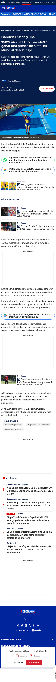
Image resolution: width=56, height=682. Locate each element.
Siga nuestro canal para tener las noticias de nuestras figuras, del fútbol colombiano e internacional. (30, 160)
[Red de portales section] (52, 639)
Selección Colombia (15, 528)
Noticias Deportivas (13, 424)
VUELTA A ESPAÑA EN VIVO (35, 14)
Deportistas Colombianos (38, 424)
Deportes (23, 656)
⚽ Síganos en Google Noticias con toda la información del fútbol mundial (29, 315)
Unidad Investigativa (41, 2)
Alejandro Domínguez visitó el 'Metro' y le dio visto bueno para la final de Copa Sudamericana (29, 549)
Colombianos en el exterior (17, 484)
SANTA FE (17, 14)
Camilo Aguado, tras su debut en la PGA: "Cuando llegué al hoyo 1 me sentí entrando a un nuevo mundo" (34, 381)
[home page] (3, 2)
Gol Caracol (26, 2)
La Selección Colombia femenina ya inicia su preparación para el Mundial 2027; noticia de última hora (29, 534)
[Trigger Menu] (3, 8)
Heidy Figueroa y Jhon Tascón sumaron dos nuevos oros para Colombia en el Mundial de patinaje (35, 186)
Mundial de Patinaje (13, 430)
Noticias (37, 656)
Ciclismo (19, 514)
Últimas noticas (14, 2)
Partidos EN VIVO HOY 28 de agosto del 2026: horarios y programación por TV (35, 227)
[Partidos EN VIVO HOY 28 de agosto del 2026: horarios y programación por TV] (8, 226)
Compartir (49, 89)
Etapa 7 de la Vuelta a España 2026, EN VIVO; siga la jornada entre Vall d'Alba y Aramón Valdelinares (28, 520)
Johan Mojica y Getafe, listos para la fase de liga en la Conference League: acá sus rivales (29, 505)
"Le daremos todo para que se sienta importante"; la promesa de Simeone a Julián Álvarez (35, 213)
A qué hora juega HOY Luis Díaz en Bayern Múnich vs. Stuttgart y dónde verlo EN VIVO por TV (30, 490)
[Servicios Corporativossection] (52, 646)
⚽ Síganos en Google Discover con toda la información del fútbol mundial (30, 170)
